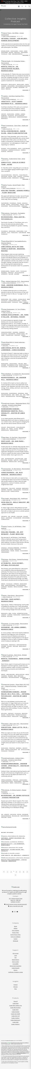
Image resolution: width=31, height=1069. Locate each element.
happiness (4, 489)
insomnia (10, 460)
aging (14, 176)
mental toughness (18, 586)
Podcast (16, 984)
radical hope (15, 716)
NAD (2, 814)
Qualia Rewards (15, 968)
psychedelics (13, 203)
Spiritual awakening (6, 780)
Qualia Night (15, 1022)
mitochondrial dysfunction (23, 86)
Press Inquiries (15, 930)
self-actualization (19, 272)
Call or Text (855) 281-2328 (16, 906)
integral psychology (21, 714)
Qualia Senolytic (23, 175)
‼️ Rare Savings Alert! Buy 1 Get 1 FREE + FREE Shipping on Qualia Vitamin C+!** (14, 2)
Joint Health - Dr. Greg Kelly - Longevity (15, 855)
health (20, 148)
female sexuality (11, 427)
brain (9, 54)
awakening (15, 332)
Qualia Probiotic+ (15, 1024)
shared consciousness (7, 781)
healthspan (4, 176)
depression (9, 87)
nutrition (3, 151)
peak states (12, 488)
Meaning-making (5, 271)
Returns (15, 970)
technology (4, 234)
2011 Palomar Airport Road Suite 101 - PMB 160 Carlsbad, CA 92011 (15, 900)
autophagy (26, 176)
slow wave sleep (19, 458)
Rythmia (3, 204)
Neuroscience (4, 299)
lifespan (10, 176)
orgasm (3, 428)
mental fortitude (20, 674)
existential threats (6, 716)
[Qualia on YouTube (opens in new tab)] (17, 912)
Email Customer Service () (16, 904)
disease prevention (6, 815)
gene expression (24, 815)
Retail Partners (15, 959)
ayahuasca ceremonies (13, 547)
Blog (15, 989)
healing (8, 204)
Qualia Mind (15, 1003)
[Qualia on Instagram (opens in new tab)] (14, 912)
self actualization (19, 115)
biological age (16, 815)
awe (19, 749)
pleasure (9, 646)
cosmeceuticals (5, 519)
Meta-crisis (4, 713)
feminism (21, 428)
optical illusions (25, 749)
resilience (3, 148)
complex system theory (11, 749)
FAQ (15, 957)
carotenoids (9, 517)
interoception (18, 782)
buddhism (18, 488)
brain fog (8, 88)
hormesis (23, 150)
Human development (6, 332)
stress (21, 302)
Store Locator (15, 961)
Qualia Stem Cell (15, 1016)
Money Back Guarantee (15, 966)
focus (8, 232)
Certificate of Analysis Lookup (15, 972)
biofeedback (21, 393)
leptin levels (21, 461)
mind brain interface (17, 54)
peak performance (20, 396)
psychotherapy (24, 550)
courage (14, 299)
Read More (26, 55)
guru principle (5, 782)
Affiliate (15, 928)
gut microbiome (17, 517)
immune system (13, 461)
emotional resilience (14, 677)
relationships (12, 333)
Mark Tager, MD (7, 500)
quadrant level (9, 335)
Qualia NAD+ (15, 1009)
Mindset (3, 674)
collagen (25, 516)
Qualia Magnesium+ (15, 1020)
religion (11, 52)
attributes (16, 583)
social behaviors (20, 427)
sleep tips (16, 460)
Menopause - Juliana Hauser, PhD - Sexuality (13, 850)
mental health (12, 84)
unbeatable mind (10, 674)
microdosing (12, 231)
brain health (4, 118)
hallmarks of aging (6, 177)
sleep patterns (23, 460)
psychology (4, 54)
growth (23, 335)
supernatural (22, 366)
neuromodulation (10, 396)
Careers (15, 939)
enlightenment (18, 781)
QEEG (24, 394)
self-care (11, 274)
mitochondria (11, 86)
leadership (4, 586)
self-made (16, 274)
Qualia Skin (19, 516)
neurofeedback (13, 393)
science (11, 428)
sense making (24, 52)
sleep (13, 394)
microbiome (22, 87)
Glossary (15, 986)
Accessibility (15, 964)
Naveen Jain (5, 793)
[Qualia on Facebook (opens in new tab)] (12, 912)
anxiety (3, 87)
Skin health (4, 516)
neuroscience (10, 114)
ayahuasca (24, 203)
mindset (3, 583)
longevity (19, 176)
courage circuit (22, 299)
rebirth (12, 782)
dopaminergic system (12, 365)
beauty (3, 517)
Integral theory (5, 51)
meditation (20, 676)
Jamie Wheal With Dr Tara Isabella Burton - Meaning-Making (13, 249)
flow (25, 231)
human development (22, 117)
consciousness (14, 51)
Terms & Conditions (15, 936)
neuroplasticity (5, 550)
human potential (14, 491)
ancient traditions (23, 365)
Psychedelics (4, 231)
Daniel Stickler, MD (7, 64)
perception (12, 748)
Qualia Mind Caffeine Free (15, 1005)
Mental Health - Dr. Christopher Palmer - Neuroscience (10, 69)
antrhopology (5, 430)
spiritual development (15, 206)
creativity (3, 232)
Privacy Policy (15, 932)
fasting (14, 613)
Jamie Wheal (6, 244)
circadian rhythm (9, 458)
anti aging (9, 616)
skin (9, 516)
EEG (21, 394)
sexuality (3, 427)
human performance (10, 585)
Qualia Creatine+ (15, 1018)
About (15, 926)
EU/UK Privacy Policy (15, 934)
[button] (18, 6)
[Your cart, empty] (29, 6)
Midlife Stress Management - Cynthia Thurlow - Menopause (14, 860)
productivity (14, 232)
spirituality (17, 52)
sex (7, 428)
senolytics (15, 175)
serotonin (15, 646)
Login (15, 955)
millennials (4, 272)
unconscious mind (13, 366)
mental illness (20, 84)
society (18, 271)
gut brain (15, 87)
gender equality (14, 430)
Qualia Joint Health (15, 1014)
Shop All (15, 1001)
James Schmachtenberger (9, 188)
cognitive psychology (14, 150)
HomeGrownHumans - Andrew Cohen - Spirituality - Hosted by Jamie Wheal (15, 766)
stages (21, 51)
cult (24, 782)
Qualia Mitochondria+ (15, 1007)
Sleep (2, 458)
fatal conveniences (12, 148)
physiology (15, 302)
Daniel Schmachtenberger (9, 36)
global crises (22, 716)
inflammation (4, 461)
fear (10, 299)
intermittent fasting (22, 613)
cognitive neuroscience (14, 300)
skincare (13, 516)
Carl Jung (20, 363)
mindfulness (4, 117)
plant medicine (26, 148)
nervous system (5, 491)
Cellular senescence (6, 175)
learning (17, 114)
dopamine (3, 365)
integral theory (20, 333)
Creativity (3, 114)
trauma (19, 203)
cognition (10, 614)
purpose (22, 204)
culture (16, 428)
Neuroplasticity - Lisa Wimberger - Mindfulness (13, 844)
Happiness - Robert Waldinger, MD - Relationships (13, 838)
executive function (6, 394)
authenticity (4, 274)
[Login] (25, 6)
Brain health (4, 84)
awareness (22, 332)
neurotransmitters (22, 644)
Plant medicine (5, 203)
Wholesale (15, 941)
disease (9, 817)
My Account (15, 953)
